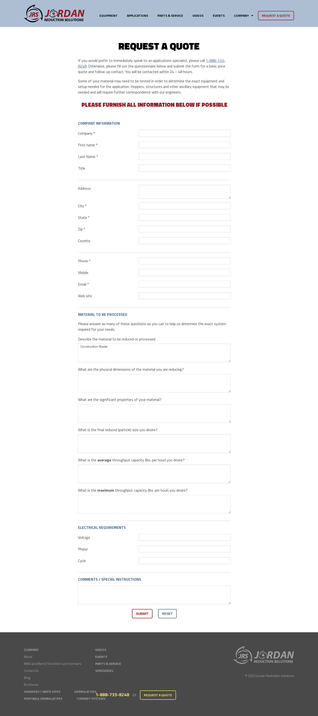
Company (85, 133)
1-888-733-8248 (112, 694)
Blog (27, 677)
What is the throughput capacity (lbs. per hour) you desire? (131, 460)
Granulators (85, 691)
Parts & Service (170, 15)
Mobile (83, 272)
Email (82, 284)
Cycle (82, 560)
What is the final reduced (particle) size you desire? (117, 430)
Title (81, 168)
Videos (198, 15)
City (81, 206)
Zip (80, 229)
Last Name (86, 156)
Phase (83, 549)
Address (84, 188)
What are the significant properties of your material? (119, 399)
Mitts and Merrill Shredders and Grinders (52, 663)
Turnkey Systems (90, 698)
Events (219, 15)
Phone (83, 261)
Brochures (31, 684)
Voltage (84, 537)
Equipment (108, 15)
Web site (85, 296)
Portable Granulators (43, 698)
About (28, 656)
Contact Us (31, 670)
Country (84, 240)
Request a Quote (276, 15)
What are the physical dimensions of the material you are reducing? (131, 369)
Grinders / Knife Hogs (42, 691)
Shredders (104, 670)
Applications (137, 15)
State (82, 217)
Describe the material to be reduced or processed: (117, 339)
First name (86, 145)
